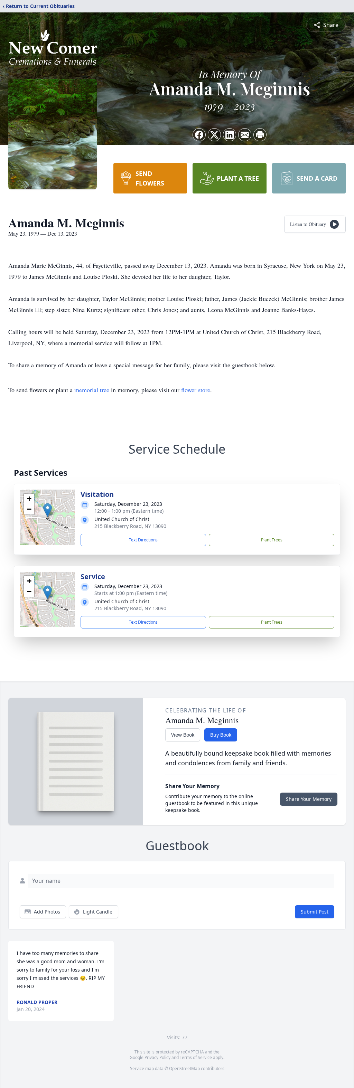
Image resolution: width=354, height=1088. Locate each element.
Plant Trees (271, 540)
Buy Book (220, 734)
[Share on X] (214, 135)
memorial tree (91, 390)
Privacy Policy (157, 1057)
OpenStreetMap (184, 1068)
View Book (182, 734)
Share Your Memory (309, 799)
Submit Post (314, 911)
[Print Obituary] (260, 135)
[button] (47, 510)
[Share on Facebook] (199, 135)
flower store (195, 390)
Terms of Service (196, 1057)
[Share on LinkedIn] (229, 135)
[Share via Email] (245, 135)
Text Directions (143, 540)
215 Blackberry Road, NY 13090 (130, 526)
